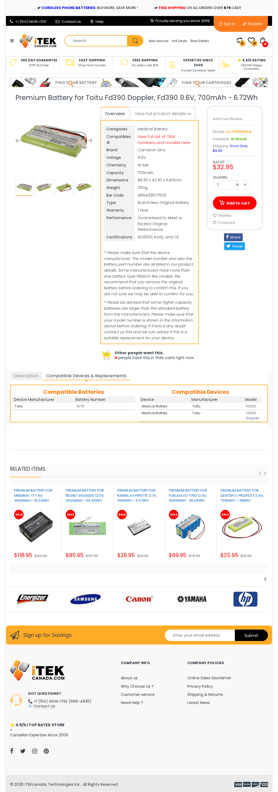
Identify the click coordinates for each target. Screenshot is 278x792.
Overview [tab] (115, 114)
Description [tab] (26, 376)
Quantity (220, 177)
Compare (226, 222)
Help (100, 21)
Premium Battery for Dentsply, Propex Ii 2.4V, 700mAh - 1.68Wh (242, 495)
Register (255, 23)
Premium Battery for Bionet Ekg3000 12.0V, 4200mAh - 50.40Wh (85, 495)
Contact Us (71, 21)
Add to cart (238, 203)
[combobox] (104, 41)
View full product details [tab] (161, 114)
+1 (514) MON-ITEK (30, 21)
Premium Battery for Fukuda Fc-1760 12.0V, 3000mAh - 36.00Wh (188, 495)
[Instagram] (34, 751)
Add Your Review (227, 118)
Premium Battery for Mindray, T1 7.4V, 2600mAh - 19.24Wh (33, 495)
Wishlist (224, 215)
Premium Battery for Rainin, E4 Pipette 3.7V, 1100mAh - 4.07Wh (137, 495)
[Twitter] (23, 751)
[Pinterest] (46, 751)
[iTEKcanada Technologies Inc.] (38, 40)
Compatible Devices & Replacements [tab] (86, 376)
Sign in (229, 23)
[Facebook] (12, 751)
